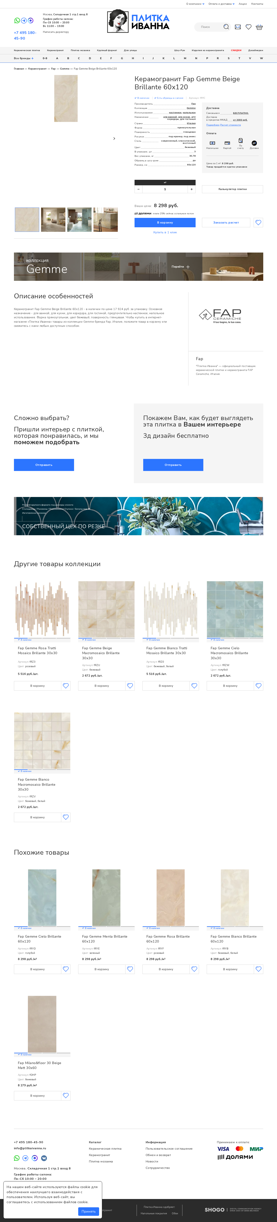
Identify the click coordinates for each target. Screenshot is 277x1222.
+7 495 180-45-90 (28, 1142)
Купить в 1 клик (165, 232)
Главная (19, 68)
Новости (152, 1161)
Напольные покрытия (154, 1213)
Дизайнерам (255, 50)
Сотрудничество (158, 1168)
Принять (89, 1211)
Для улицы (130, 50)
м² (165, 182)
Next (114, 138)
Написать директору (56, 32)
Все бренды (24, 58)
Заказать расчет (226, 223)
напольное (189, 112)
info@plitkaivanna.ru (30, 1148)
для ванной (170, 116)
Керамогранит (55, 50)
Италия (191, 123)
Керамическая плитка (27, 50)
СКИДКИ (236, 50)
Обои (175, 1213)
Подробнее (213, 124)
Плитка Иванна (138, 21)
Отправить (44, 465)
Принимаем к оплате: (233, 1142)
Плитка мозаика (80, 50)
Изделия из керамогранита (208, 50)
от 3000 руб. (240, 119)
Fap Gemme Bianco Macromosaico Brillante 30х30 (37, 784)
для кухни (184, 116)
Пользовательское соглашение (169, 1149)
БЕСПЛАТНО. (241, 113)
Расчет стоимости (230, 124)
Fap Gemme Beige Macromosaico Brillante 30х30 (101, 653)
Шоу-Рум (179, 50)
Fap (53, 68)
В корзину (165, 223)
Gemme (64, 68)
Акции (243, 4)
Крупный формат (107, 50)
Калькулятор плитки (233, 189)
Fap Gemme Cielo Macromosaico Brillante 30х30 (229, 653)
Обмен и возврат (158, 1155)
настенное (175, 112)
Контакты (257, 4)
